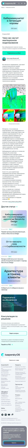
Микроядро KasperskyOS (4, 379)
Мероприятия (18, 398)
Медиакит (17, 405)
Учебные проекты (5, 399)
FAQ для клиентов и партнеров (5, 375)
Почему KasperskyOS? (6, 366)
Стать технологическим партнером (19, 387)
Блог (16, 400)
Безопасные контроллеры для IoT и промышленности (20, 377)
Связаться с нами (14, 360)
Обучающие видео (5, 401)
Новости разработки (6, 405)
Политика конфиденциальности (9, 418)
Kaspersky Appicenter (20, 381)
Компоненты (4, 397)
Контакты (18, 420)
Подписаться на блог (14, 53)
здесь (9, 438)
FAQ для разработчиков (5, 388)
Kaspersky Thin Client (20, 366)
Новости (17, 396)
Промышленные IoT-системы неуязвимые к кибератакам (20, 373)
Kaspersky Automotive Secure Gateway (20, 369)
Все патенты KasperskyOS (4, 385)
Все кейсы (3, 410)
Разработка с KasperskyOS (4, 395)
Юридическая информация (8, 420)
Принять (14, 443)
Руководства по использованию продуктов (20, 410)
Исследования (4, 372)
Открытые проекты (6, 403)
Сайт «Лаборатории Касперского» (20, 403)
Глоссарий (18, 407)
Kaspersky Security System (5, 382)
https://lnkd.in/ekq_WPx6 (15, 201)
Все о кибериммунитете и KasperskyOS (6, 370)
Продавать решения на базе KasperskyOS (20, 391)
